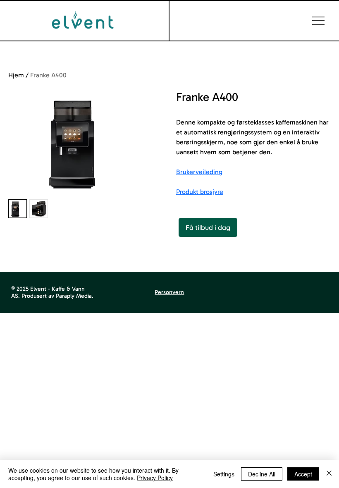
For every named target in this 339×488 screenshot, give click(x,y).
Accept (303, 474)
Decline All (261, 474)
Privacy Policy (155, 478)
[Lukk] (329, 473)
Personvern (169, 292)
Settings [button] (223, 474)
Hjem (16, 75)
